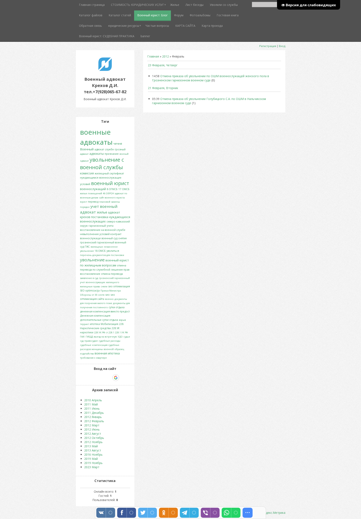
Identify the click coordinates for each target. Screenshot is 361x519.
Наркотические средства (95, 328)
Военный (87, 149)
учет (94, 206)
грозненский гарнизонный (114, 278)
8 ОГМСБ (112, 189)
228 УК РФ (99, 332)
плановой (104, 201)
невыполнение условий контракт (100, 234)
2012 (165, 56)
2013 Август (92, 450)
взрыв (122, 319)
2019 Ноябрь (93, 463)
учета (110, 226)
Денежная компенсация (95, 315)
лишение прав (120, 269)
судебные (85, 345)
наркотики (86, 332)
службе (109, 149)
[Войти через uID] (87, 378)
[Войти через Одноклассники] (123, 378)
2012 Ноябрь (93, 442)
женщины (97, 349)
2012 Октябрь (94, 438)
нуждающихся (119, 217)
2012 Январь (93, 417)
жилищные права (90, 286)
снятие (122, 238)
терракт (84, 324)
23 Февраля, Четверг (163, 65)
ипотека (95, 324)
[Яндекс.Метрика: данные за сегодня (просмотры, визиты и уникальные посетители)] (272, 513)
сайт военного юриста (112, 197)
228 (121, 324)
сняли (104, 286)
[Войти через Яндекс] (108, 378)
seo (107, 295)
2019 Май (91, 459)
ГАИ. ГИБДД (86, 336)
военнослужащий (93, 189)
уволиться (113, 251)
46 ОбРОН (108, 193)
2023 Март (91, 467)
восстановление (90, 274)
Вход (282, 46)
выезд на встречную (105, 336)
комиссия (87, 173)
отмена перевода (112, 274)
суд (82, 340)
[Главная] (105, 70)
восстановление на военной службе (102, 230)
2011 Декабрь (94, 413)
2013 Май (91, 446)
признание (112, 154)
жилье (102, 212)
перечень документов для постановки (102, 255)
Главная (153, 56)
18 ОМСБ (100, 251)
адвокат (99, 149)
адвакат (84, 153)
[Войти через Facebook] (101, 378)
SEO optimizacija (90, 290)
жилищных (97, 246)
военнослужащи (90, 238)
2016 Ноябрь (93, 454)
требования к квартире (93, 357)
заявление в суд (89, 278)
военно (109, 299)
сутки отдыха (117, 307)
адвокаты (96, 153)
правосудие (91, 340)
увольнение (92, 260)
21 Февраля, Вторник (163, 88)
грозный (120, 149)
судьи (126, 336)
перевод (93, 201)
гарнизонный (97, 226)
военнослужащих (93, 221)
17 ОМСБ (124, 189)
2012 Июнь (92, 429)
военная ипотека (107, 353)
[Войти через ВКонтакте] (94, 378)
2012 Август (92, 434)
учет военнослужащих (92, 282)
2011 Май (91, 404)
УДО (120, 336)
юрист (83, 201)
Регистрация (267, 46)
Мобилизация (109, 324)
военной (109, 349)
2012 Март (91, 425)
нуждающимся (89, 177)
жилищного (112, 282)
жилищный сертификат (109, 173)
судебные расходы (109, 340)
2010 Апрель (93, 400)
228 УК (115, 328)
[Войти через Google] (115, 377)
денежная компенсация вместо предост (105, 311)
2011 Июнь (92, 408)
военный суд (109, 238)
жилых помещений (91, 193)
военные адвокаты (96, 137)
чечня (117, 143)
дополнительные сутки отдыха (99, 320)
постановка (99, 217)
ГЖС (87, 246)
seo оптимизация (119, 286)
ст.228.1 (110, 332)
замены (115, 201)
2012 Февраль (94, 421)
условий (85, 184)
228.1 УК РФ (121, 332)
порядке (85, 207)
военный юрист (110, 183)
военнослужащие (110, 177)
